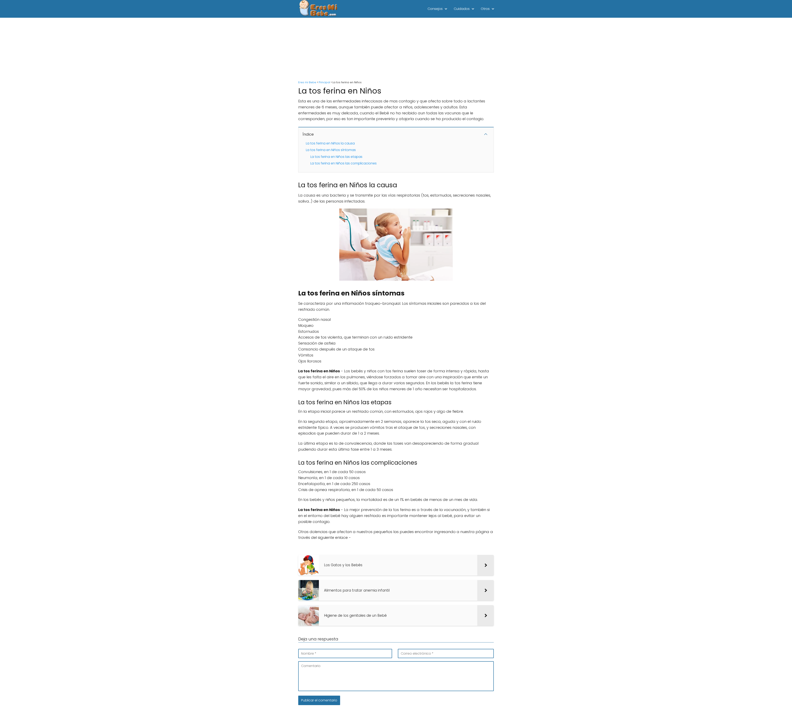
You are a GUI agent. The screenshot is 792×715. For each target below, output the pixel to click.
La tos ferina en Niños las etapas (336, 156)
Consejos (435, 8)
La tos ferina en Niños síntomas (331, 150)
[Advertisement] (396, 48)
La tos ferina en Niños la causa (330, 143)
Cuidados (462, 8)
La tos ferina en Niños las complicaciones (343, 163)
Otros (485, 8)
